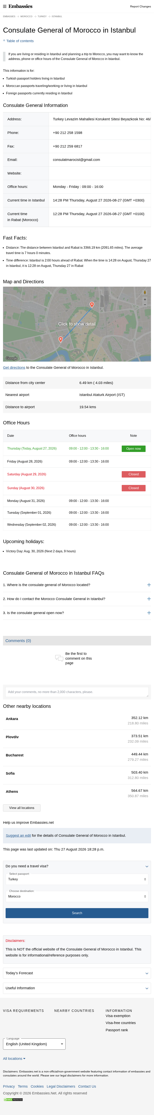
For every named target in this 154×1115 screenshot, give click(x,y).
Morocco (26, 16)
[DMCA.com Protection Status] (13, 1099)
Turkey (42, 16)
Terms (23, 1086)
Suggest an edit (18, 836)
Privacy (9, 1086)
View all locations (21, 808)
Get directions (14, 368)
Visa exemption (118, 1016)
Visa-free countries (121, 1023)
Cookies (37, 1086)
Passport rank (117, 1030)
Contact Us (87, 1086)
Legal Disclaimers (61, 1086)
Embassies (9, 16)
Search (77, 913)
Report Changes (140, 6)
